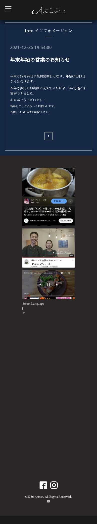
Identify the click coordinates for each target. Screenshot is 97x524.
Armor (39, 497)
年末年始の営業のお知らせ (40, 59)
